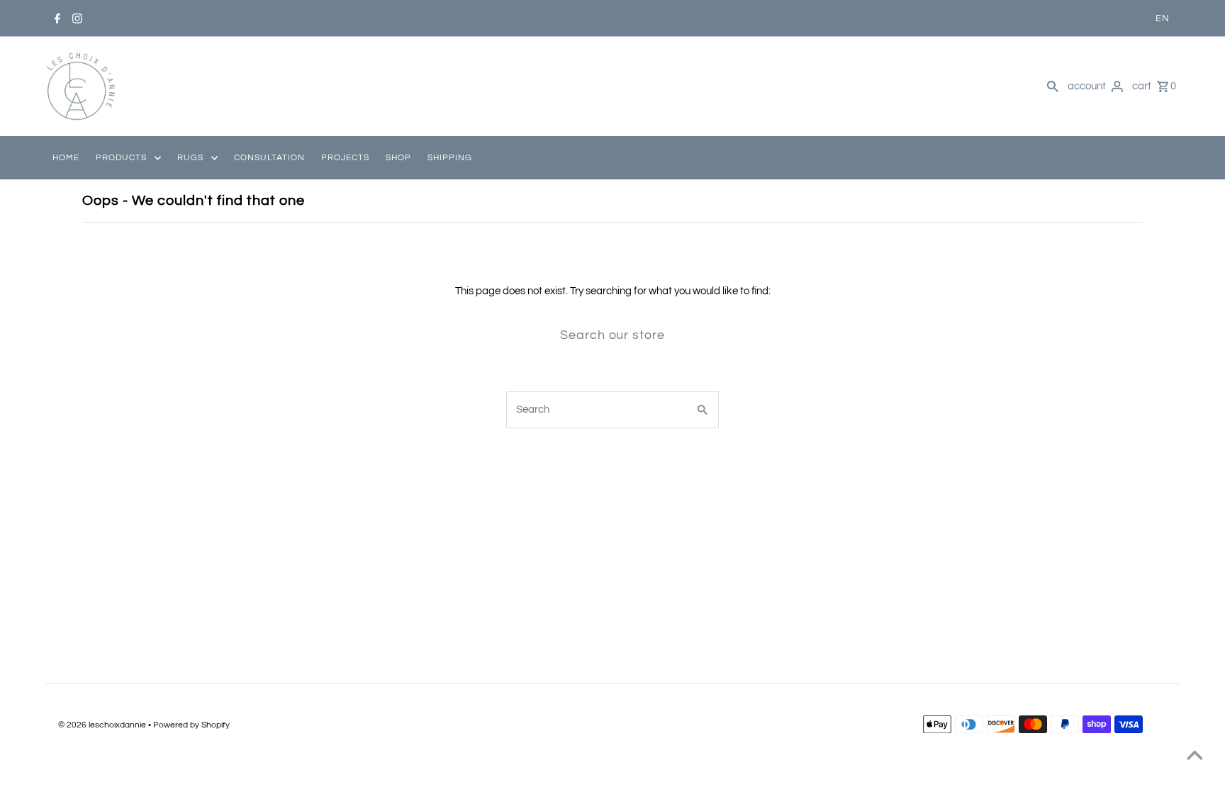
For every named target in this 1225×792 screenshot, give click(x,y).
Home (65, 157)
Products (121, 157)
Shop (398, 157)
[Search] (1053, 86)
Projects (345, 157)
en (1163, 18)
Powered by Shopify (191, 725)
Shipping (449, 157)
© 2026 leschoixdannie (103, 725)
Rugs (190, 157)
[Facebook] (57, 18)
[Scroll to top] (1195, 755)
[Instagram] (77, 18)
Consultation (269, 157)
